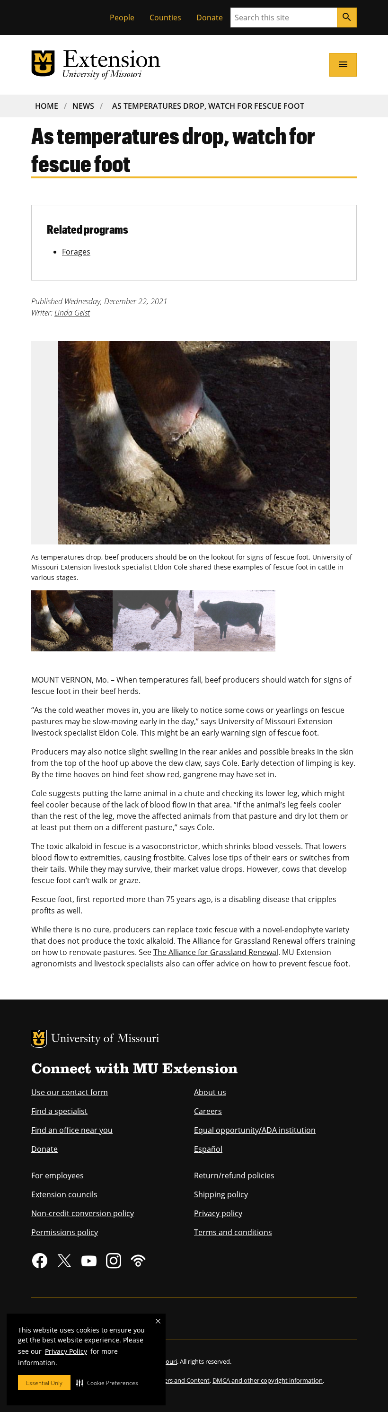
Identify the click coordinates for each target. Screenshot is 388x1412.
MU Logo (39, 1039)
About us (210, 1092)
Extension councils (64, 1194)
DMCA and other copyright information (267, 1380)
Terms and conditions (233, 1232)
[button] (107, 1382)
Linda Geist (72, 312)
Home (46, 106)
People (122, 17)
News (83, 106)
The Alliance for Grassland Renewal (215, 952)
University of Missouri (105, 1039)
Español (208, 1149)
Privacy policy (218, 1213)
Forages (76, 251)
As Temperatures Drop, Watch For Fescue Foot (208, 106)
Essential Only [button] (44, 1383)
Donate (209, 17)
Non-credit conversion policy (82, 1213)
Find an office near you (72, 1130)
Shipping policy (221, 1194)
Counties (165, 17)
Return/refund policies (234, 1175)
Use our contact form (69, 1092)
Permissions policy (64, 1232)
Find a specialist (59, 1111)
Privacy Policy (66, 1351)
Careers (208, 1111)
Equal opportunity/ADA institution (255, 1130)
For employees (57, 1175)
